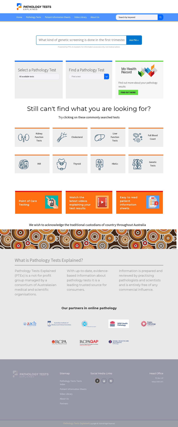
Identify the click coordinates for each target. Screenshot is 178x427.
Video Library (80, 17)
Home (19, 17)
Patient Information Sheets (57, 17)
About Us (95, 17)
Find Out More (128, 92)
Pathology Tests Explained (76, 423)
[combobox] (86, 76)
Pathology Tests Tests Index (71, 382)
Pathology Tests (33, 17)
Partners (64, 403)
